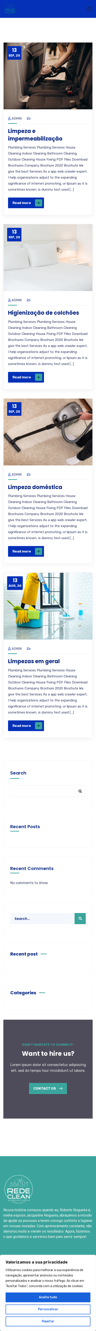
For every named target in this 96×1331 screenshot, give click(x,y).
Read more (22, 203)
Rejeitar (48, 1321)
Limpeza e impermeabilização (35, 134)
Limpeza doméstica (35, 487)
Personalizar (48, 1309)
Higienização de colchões (43, 312)
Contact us (44, 1088)
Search (18, 773)
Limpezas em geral (34, 661)
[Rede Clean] (10, 8)
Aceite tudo (48, 1297)
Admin (17, 118)
